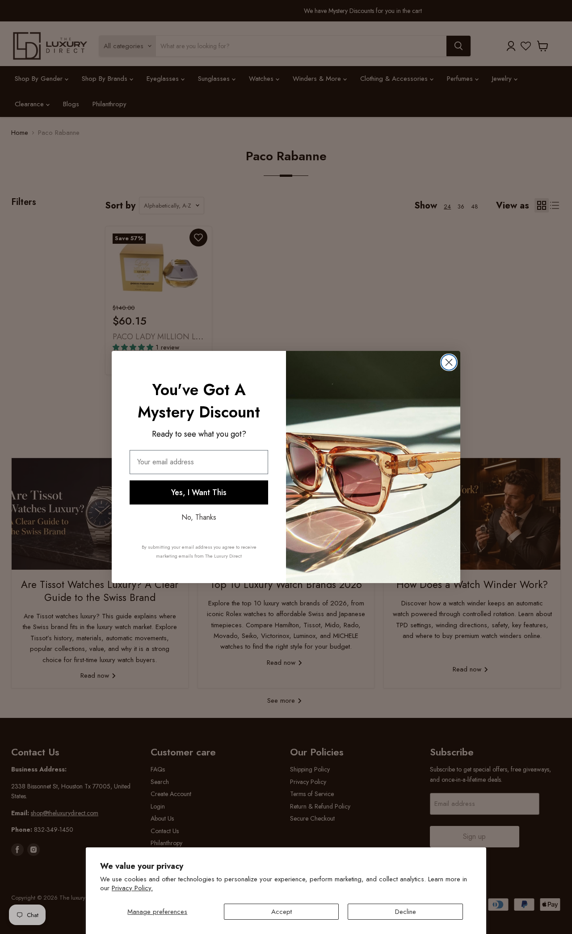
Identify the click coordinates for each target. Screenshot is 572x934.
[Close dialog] (449, 362)
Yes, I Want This (199, 492)
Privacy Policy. (132, 888)
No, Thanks (198, 517)
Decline (405, 912)
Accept (281, 912)
